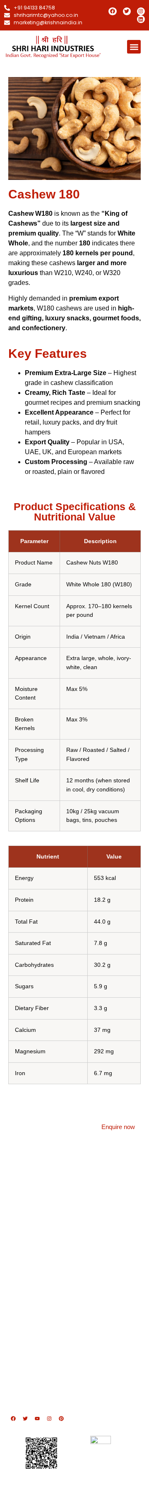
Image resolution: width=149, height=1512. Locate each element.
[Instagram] (141, 11)
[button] (134, 47)
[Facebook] (112, 11)
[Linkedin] (141, 19)
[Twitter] (127, 11)
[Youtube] (37, 1418)
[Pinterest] (61, 1418)
